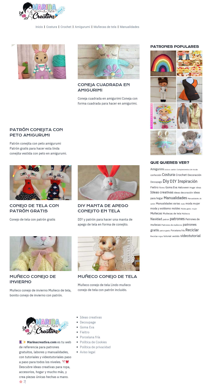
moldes (176, 208)
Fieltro (154, 187)
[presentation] (41, 61)
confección (155, 175)
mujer (194, 209)
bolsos (167, 169)
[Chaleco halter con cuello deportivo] (189, 116)
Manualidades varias (168, 203)
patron (166, 219)
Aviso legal (87, 352)
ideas (198, 187)
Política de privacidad (95, 347)
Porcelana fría (178, 230)
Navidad (156, 219)
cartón (173, 169)
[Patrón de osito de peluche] (189, 142)
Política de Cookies (93, 342)
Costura (51, 27)
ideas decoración (183, 192)
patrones (177, 218)
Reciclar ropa (156, 236)
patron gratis (165, 230)
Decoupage (156, 181)
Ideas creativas (161, 192)
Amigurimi (157, 169)
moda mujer (192, 203)
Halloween (183, 187)
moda (183, 204)
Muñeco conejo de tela (107, 276)
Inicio (39, 27)
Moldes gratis (186, 209)
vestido (176, 236)
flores (162, 187)
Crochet (66, 27)
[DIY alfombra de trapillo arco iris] (163, 63)
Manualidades (129, 27)
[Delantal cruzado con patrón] (189, 90)
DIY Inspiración (183, 181)
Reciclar (192, 230)
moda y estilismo (160, 208)
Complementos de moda (187, 169)
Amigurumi (82, 27)
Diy (166, 181)
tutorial (167, 236)
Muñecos (186, 213)
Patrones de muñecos (172, 225)
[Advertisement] (99, 104)
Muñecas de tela (105, 27)
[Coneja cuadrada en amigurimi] (163, 142)
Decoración (194, 175)
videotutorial (190, 235)
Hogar (192, 187)
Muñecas (156, 213)
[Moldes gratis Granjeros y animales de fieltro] (189, 63)
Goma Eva (171, 187)
